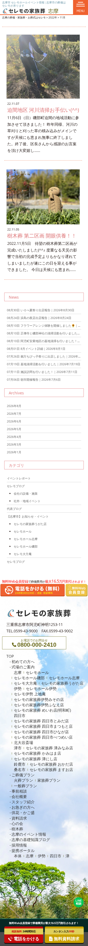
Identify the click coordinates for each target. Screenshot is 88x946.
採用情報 (19, 845)
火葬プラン (23, 780)
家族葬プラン (48, 780)
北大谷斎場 (23, 742)
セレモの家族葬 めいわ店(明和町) (42, 710)
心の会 (17, 823)
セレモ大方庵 (23, 554)
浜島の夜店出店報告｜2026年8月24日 (39, 318)
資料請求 (19, 818)
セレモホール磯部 (26, 546)
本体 (18, 855)
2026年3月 (14, 444)
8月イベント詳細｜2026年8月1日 (36, 349)
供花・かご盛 (23, 812)
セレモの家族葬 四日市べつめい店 (43, 737)
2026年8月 (14, 406)
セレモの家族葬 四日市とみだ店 (41, 720)
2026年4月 (14, 437)
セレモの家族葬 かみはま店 (37, 753)
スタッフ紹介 (23, 801)
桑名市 (19, 769)
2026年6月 (14, 421)
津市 (18, 747)
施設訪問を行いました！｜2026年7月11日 (42, 372)
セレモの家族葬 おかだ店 (51, 764)
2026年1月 (14, 452)
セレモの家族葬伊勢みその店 (39, 699)
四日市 (19, 715)
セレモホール (23, 531)
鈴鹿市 (19, 764)
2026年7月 (14, 414)
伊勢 (18, 688)
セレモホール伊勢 (41, 688)
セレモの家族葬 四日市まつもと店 (43, 726)
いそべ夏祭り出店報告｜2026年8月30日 (40, 310)
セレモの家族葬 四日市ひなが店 (41, 731)
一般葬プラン (25, 785)
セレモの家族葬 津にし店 (35, 758)
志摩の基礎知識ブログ (31, 839)
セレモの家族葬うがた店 (30, 524)
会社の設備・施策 (26, 493)
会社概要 (19, 796)
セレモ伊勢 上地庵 (30, 693)
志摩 (18, 672)
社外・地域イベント (27, 501)
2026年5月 (14, 429)
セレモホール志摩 (26, 539)
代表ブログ (14, 509)
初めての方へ (23, 661)
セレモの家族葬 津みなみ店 (49, 747)
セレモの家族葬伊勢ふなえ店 (39, 704)
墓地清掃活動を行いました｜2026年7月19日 (43, 364)
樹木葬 (17, 828)
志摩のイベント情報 (29, 834)
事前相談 (19, 791)
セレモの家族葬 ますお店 (51, 769)
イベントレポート (19, 478)
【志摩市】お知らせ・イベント (28, 516)
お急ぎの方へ (23, 807)
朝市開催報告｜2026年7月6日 (34, 379)
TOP (10, 656)
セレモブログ (16, 486)
